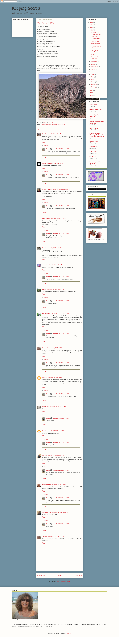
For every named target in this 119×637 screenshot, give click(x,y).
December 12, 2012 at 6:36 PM (61, 498)
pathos (54, 124)
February (94, 84)
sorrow (63, 124)
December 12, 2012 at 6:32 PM (61, 394)
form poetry (45, 124)
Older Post (78, 575)
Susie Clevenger (46, 484)
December (94, 32)
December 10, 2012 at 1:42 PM (56, 377)
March (93, 82)
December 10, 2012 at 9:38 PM (60, 484)
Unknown (44, 377)
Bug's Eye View (94, 104)
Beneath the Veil (95, 43)
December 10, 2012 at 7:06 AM (57, 218)
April (92, 79)
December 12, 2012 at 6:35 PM (61, 470)
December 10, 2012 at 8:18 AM (54, 265)
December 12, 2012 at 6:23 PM (61, 206)
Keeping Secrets (26, 8)
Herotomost (45, 455)
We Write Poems (95, 157)
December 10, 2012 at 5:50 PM (56, 431)
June (92, 74)
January (93, 87)
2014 (91, 25)
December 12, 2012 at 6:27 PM (61, 301)
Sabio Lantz (45, 218)
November (94, 61)
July (92, 72)
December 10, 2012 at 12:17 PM (56, 348)
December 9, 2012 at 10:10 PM (55, 163)
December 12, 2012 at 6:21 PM (61, 175)
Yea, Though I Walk (95, 51)
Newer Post (41, 575)
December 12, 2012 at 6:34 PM (61, 442)
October (93, 64)
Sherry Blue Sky (46, 313)
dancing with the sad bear (95, 57)
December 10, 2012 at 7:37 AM (53, 248)
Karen (48, 149)
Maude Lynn (45, 406)
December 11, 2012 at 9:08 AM (60, 512)
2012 (91, 30)
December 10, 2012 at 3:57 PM (57, 406)
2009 (91, 95)
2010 (91, 92)
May (92, 77)
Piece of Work (95, 41)
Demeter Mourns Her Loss (96, 35)
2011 (91, 90)
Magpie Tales (94, 141)
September (94, 66)
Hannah (44, 289)
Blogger (69, 633)
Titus (43, 134)
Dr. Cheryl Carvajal (47, 189)
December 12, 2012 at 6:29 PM (61, 363)
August (93, 69)
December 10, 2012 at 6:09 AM (61, 189)
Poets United (94, 128)
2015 (91, 22)
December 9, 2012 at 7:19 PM (53, 134)
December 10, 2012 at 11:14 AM (55, 289)
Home (60, 575)
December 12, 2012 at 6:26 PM (61, 276)
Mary (43, 248)
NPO (92, 54)
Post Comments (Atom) (63, 581)
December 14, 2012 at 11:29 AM (55, 536)
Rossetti (58, 124)
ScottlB (44, 163)
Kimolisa (44, 431)
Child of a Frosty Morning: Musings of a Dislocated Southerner (97, 135)
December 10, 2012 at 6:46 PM (57, 455)
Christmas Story (95, 38)
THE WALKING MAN (96, 110)
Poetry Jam (93, 146)
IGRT (49, 124)
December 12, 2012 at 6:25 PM (61, 233)
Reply (43, 142)
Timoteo (44, 348)
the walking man (46, 512)
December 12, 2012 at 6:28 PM (61, 333)
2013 (91, 27)
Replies (46, 145)
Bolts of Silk (93, 152)
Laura (43, 265)
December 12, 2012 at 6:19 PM (61, 149)
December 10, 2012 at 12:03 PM (60, 313)
